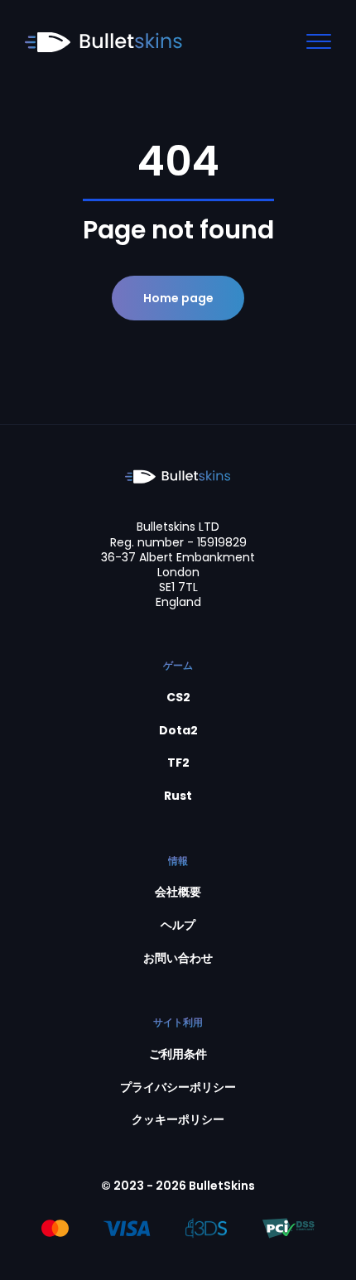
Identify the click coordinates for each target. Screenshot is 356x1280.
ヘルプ (178, 925)
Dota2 (178, 731)
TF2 (178, 763)
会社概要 (178, 892)
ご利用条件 (178, 1054)
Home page (178, 298)
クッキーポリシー (178, 1120)
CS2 (178, 697)
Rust (178, 796)
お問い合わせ (178, 958)
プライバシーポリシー (178, 1087)
